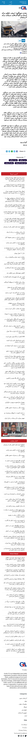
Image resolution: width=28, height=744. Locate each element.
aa (20, 40)
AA (23, 40)
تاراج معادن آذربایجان (21, 163)
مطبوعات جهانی (23, 704)
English (3, 2)
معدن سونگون (13, 160)
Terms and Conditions (20, 733)
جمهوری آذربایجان (22, 713)
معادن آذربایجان (9, 163)
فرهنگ (25, 707)
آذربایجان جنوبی (23, 698)
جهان (25, 701)
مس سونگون (22, 160)
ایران (25, 715)
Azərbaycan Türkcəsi (23, 2)
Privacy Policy (23, 730)
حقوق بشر (24, 710)
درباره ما (25, 727)
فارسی (11, 2)
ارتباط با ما (24, 724)
